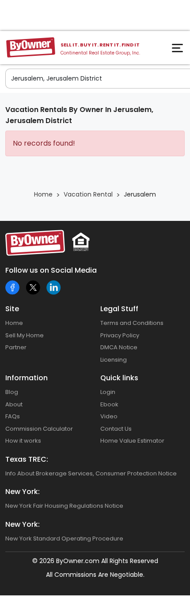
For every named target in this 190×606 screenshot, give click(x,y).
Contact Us (116, 429)
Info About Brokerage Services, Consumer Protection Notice (91, 473)
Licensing (113, 359)
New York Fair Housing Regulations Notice (64, 506)
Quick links (119, 378)
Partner (16, 347)
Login (107, 392)
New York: (22, 491)
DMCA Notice (118, 347)
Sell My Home (24, 335)
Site (12, 309)
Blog (11, 392)
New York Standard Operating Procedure (64, 538)
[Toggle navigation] (178, 50)
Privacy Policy (119, 335)
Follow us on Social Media (51, 270)
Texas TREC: (26, 459)
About (14, 404)
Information (26, 378)
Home (14, 323)
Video (109, 416)
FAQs (12, 416)
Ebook (109, 404)
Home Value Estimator (132, 440)
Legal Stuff (119, 309)
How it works (23, 440)
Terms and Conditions (131, 323)
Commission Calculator (39, 429)
